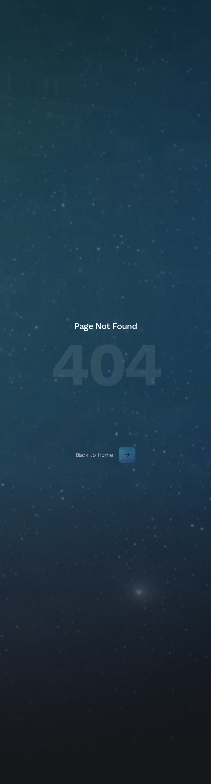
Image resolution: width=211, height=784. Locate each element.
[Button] (127, 455)
